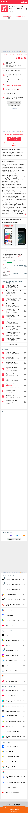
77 (11, 63)
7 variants (9, 369)
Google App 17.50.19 (11, 751)
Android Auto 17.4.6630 (12, 671)
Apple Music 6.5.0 (10, 362)
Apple (12, 11)
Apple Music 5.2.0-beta (11, 384)
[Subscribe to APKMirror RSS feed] (24, 536)
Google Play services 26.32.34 (13, 706)
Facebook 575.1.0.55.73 (12, 746)
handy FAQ (18, 256)
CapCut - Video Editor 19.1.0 (13, 589)
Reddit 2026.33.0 (10, 676)
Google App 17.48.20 (11, 772)
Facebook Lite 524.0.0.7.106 (13, 731)
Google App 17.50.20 (11, 761)
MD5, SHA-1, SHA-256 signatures (13, 85)
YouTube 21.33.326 (10, 726)
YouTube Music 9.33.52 (11, 681)
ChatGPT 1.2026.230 (11, 787)
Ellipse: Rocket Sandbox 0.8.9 (13, 711)
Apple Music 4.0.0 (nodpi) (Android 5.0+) (12, 286)
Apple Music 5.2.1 (10, 374)
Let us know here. (17, 804)
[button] (16, 58)
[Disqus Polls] (14, 432)
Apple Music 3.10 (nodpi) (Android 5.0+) (12, 321)
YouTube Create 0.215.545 (12, 792)
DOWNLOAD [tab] (4, 54)
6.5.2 (16, 222)
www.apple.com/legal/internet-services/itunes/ (14, 214)
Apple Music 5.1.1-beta (11, 400)
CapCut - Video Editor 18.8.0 (13, 579)
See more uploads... (14, 344)
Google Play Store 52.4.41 (12, 594)
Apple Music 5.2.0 (10, 379)
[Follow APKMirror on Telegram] (17, 536)
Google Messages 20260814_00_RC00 (15, 782)
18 (12, 89)
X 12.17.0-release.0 (10, 665)
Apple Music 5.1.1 (10, 395)
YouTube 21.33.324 (10, 696)
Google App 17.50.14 (11, 767)
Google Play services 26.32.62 (13, 721)
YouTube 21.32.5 (10, 625)
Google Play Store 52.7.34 (12, 610)
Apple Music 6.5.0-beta (11, 367)
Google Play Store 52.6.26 (12, 620)
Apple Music (8, 16)
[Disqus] (14, 471)
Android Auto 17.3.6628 (12, 650)
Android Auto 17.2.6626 (12, 660)
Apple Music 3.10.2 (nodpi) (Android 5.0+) (12, 304)
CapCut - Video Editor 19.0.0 (13, 584)
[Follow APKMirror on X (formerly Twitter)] (4, 536)
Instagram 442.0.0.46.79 (12, 655)
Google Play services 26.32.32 (13, 701)
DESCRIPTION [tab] (19, 54)
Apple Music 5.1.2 (10, 390)
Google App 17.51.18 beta (12, 756)
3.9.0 (14, 16)
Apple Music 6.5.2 (10, 352)
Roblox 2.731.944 (10, 615)
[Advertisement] (14, 37)
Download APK (15, 138)
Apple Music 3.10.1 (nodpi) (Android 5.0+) (12, 310)
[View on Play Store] (19, 58)
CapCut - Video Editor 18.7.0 (13, 599)
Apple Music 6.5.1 (10, 357)
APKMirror (6, 2)
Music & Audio (5, 58)
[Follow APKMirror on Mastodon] (11, 536)
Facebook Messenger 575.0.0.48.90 (11, 716)
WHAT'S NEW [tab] (11, 54)
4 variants (9, 385)
